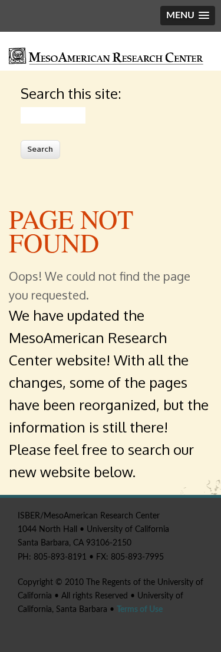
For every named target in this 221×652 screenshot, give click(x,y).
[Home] (106, 62)
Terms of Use (140, 610)
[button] (187, 15)
